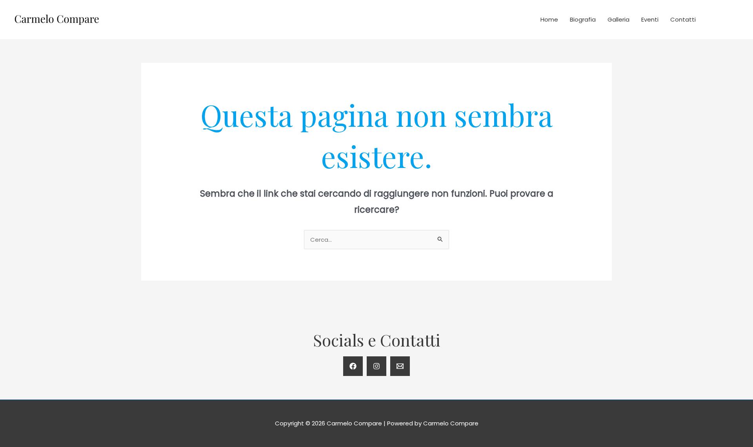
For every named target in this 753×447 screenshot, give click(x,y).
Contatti (683, 19)
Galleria (618, 19)
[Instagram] (376, 366)
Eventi (649, 19)
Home (549, 19)
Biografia (583, 19)
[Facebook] (353, 366)
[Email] (400, 366)
